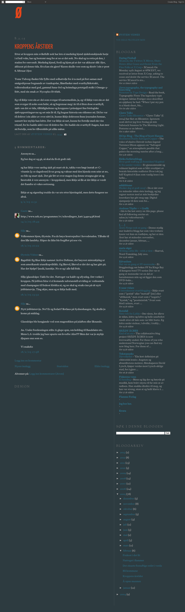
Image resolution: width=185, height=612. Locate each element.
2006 (123, 488)
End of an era (126, 333)
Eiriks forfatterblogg (130, 158)
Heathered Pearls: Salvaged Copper (138, 138)
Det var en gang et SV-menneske (137, 264)
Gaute (24, 210)
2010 (123, 468)
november (129, 503)
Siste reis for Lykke (129, 313)
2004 (123, 594)
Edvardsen (125, 261)
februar (127, 550)
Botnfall (123, 310)
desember (129, 498)
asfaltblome (125, 185)
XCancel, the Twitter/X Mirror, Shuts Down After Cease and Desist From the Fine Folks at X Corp (140, 64)
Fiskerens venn (127, 376)
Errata (122, 410)
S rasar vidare (126, 287)
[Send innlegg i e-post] (65, 134)
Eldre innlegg (102, 366)
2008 (123, 478)
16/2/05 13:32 (30, 294)
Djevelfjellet (126, 356)
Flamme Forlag (127, 396)
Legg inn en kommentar (28, 360)
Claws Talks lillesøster (131, 115)
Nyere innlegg (22, 366)
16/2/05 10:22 (30, 245)
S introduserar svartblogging (135, 290)
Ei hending (125, 379)
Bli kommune (130, 570)
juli (125, 524)
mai (125, 535)
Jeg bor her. (125, 403)
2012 (123, 457)
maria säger (125, 248)
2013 (123, 452)
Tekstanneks (126, 353)
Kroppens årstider (133, 576)
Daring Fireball (127, 58)
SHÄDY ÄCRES (128, 330)
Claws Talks (126, 112)
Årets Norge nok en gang (133, 227)
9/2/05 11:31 (29, 201)
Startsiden (62, 366)
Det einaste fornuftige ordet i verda (142, 565)
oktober (128, 509)
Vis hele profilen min (130, 40)
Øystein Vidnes (29, 254)
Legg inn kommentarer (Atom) (46, 373)
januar (127, 587)
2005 (123, 494)
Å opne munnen (132, 581)
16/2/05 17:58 (30, 351)
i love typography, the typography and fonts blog (141, 88)
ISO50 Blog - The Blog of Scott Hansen (141, 135)
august (127, 519)
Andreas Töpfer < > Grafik (134, 208)
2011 (122, 462)
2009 (123, 473)
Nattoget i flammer (133, 560)
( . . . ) (122, 225)
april (126, 540)
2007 (123, 483)
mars (126, 545)
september (129, 514)
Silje (23, 230)
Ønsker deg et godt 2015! (132, 188)
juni (125, 529)
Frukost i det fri (131, 555)
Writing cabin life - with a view (136, 250)
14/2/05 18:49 (30, 221)
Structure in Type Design (133, 92)
